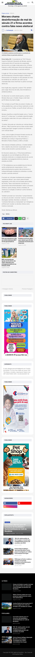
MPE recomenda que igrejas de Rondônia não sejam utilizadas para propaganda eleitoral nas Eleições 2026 (9, 262)
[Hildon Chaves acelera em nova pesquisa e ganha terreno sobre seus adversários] (7, 597)
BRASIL (12, 13)
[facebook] (10, 503)
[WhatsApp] (20, 218)
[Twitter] (16, 218)
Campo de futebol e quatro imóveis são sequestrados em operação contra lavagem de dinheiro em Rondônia (23, 587)
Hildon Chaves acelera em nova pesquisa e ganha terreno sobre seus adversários (22, 596)
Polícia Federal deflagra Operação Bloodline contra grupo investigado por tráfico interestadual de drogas (23, 551)
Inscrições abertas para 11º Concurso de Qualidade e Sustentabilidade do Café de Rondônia (21, 619)
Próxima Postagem (27, 289)
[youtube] (25, 503)
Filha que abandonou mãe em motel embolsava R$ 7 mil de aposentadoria (9, 240)
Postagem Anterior (8, 289)
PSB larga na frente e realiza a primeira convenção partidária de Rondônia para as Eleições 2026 (23, 561)
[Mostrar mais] (27, 218)
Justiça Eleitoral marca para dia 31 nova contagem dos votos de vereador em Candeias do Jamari (23, 605)
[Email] (23, 218)
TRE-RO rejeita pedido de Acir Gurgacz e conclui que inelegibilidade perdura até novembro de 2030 (22, 541)
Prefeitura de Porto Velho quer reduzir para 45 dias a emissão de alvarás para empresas (25, 241)
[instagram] (10, 506)
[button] (2, 2)
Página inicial (5, 13)
